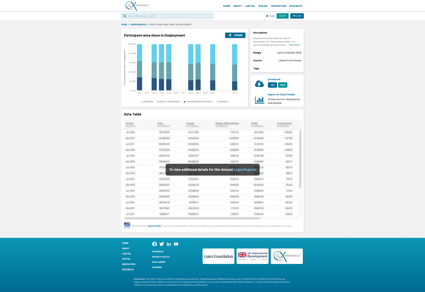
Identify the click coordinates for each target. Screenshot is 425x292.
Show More (294, 44)
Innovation (278, 5)
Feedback (157, 251)
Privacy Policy (161, 256)
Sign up (282, 15)
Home (226, 5)
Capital (250, 5)
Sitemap (157, 267)
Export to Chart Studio (281, 94)
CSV (273, 84)
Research (295, 5)
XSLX (282, 84)
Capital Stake (154, 226)
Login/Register (245, 169)
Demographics (139, 24)
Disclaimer (158, 261)
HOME (124, 24)
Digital (263, 5)
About (238, 5)
